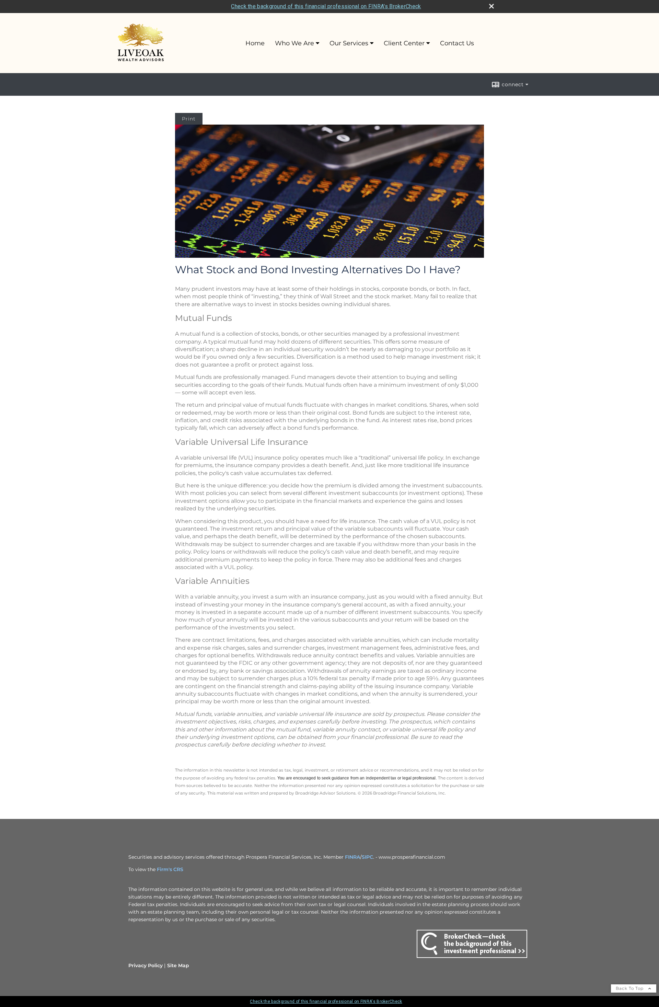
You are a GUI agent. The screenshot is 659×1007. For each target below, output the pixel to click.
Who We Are (294, 43)
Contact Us (457, 43)
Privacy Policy (145, 965)
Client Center (404, 43)
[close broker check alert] (491, 6)
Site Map (178, 965)
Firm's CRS (170, 869)
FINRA (352, 857)
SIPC (367, 857)
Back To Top (630, 988)
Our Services (349, 43)
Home (255, 43)
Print (189, 119)
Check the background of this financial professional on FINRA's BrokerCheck (326, 6)
